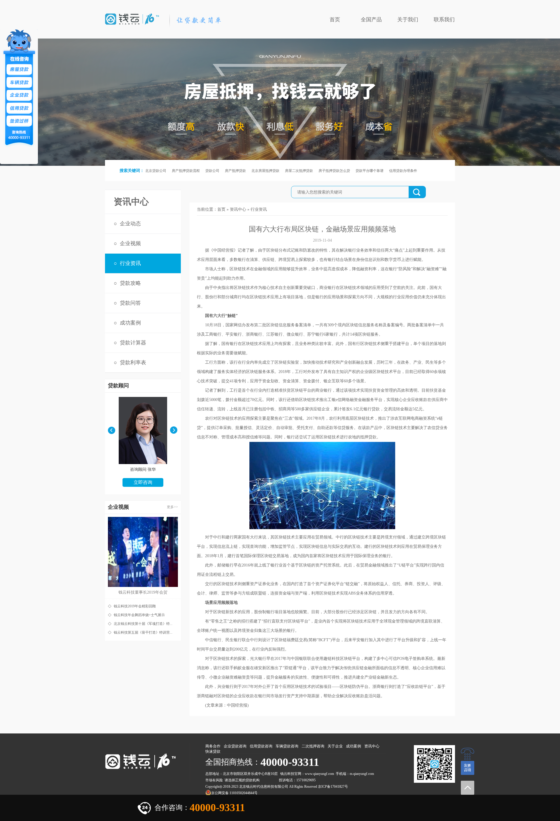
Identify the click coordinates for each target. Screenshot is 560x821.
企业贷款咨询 (235, 746)
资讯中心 (238, 209)
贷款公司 (212, 171)
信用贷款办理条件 (403, 171)
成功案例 (130, 323)
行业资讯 (130, 263)
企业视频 (130, 243)
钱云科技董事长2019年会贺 (142, 592)
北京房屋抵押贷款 (265, 171)
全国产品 (371, 19)
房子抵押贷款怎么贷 (334, 171)
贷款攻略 (130, 283)
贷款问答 (130, 303)
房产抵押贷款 (235, 171)
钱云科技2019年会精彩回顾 (135, 606)
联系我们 (444, 19)
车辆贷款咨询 (287, 746)
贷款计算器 (133, 343)
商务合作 (212, 746)
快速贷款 (212, 751)
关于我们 (407, 19)
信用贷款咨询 (261, 746)
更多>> (172, 507)
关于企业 (335, 746)
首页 (335, 19)
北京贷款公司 (155, 171)
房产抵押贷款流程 (186, 171)
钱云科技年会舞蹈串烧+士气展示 (139, 615)
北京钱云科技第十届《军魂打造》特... (143, 624)
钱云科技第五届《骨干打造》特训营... (143, 632)
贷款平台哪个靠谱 (370, 171)
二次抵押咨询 (313, 746)
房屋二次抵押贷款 (299, 171)
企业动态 (130, 223)
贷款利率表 (133, 362)
